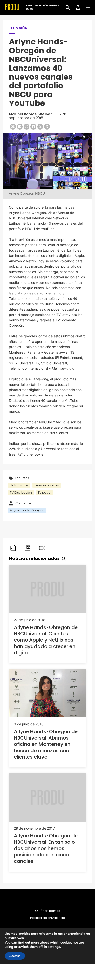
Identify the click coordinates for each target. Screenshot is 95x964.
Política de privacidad (47, 918)
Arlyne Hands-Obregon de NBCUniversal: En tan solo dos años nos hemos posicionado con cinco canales (46, 848)
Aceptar (15, 956)
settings (54, 947)
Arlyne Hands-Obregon (27, 510)
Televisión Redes (46, 485)
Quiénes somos (47, 911)
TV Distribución (21, 492)
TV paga (44, 492)
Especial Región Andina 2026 (42, 7)
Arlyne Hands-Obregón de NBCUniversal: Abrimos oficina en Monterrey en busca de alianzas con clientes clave (46, 744)
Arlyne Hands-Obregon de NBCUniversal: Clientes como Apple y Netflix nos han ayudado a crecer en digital (46, 640)
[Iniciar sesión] (76, 7)
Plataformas (19, 485)
